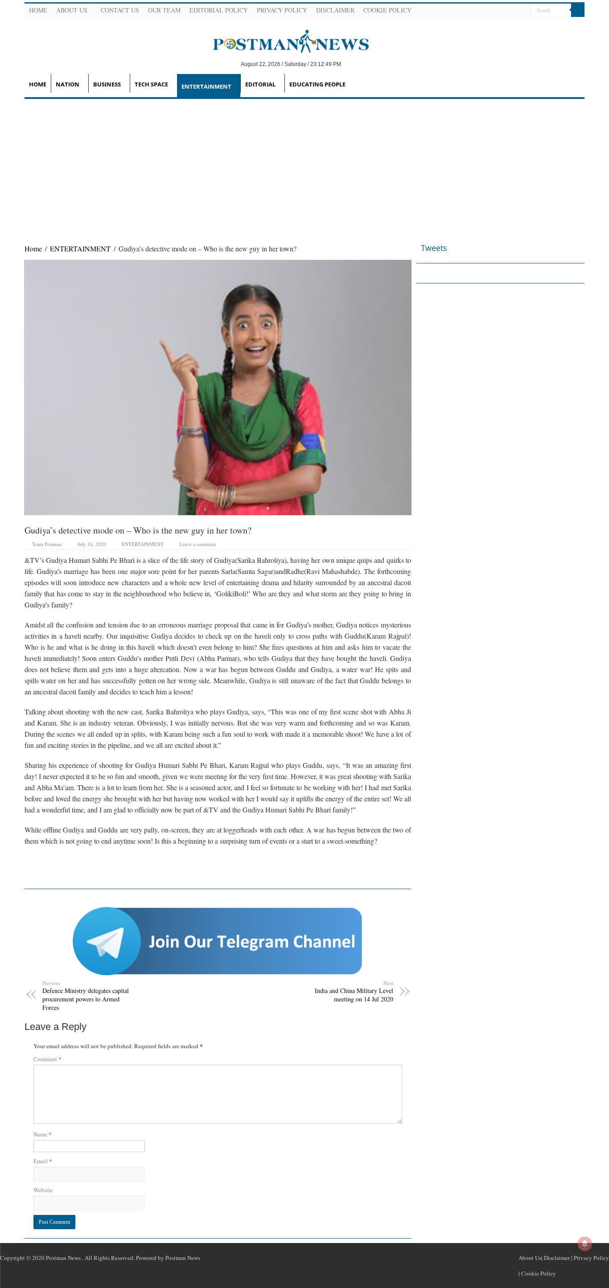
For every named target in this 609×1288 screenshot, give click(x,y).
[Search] (577, 10)
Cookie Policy (387, 10)
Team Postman (47, 544)
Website (43, 1190)
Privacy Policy (282, 10)
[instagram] (523, 10)
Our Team (164, 10)
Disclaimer (335, 10)
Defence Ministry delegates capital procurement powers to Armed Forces (85, 996)
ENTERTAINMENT (206, 86)
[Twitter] (502, 10)
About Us (71, 10)
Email (42, 1161)
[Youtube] (512, 10)
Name (42, 1134)
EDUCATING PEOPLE (317, 84)
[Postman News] (284, 40)
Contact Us (120, 10)
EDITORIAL (260, 84)
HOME (37, 84)
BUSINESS (107, 84)
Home (38, 10)
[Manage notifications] (585, 1244)
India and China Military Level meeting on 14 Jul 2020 (354, 991)
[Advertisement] (304, 165)
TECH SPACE (151, 84)
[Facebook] (491, 10)
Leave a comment (197, 544)
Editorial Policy (218, 10)
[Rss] (480, 10)
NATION (67, 84)
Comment (47, 1058)
